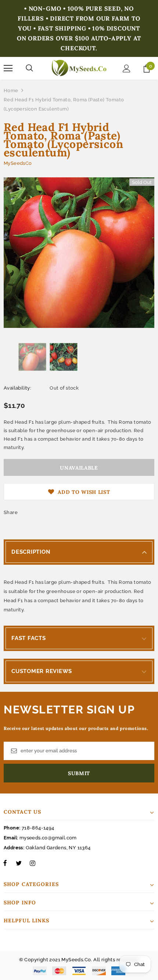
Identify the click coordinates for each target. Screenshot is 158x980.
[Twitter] (18, 862)
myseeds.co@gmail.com (48, 837)
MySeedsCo (18, 163)
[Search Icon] (29, 68)
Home (11, 90)
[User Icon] (126, 68)
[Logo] (79, 67)
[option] (79, 252)
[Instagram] (32, 862)
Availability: (17, 388)
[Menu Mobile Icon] (8, 68)
